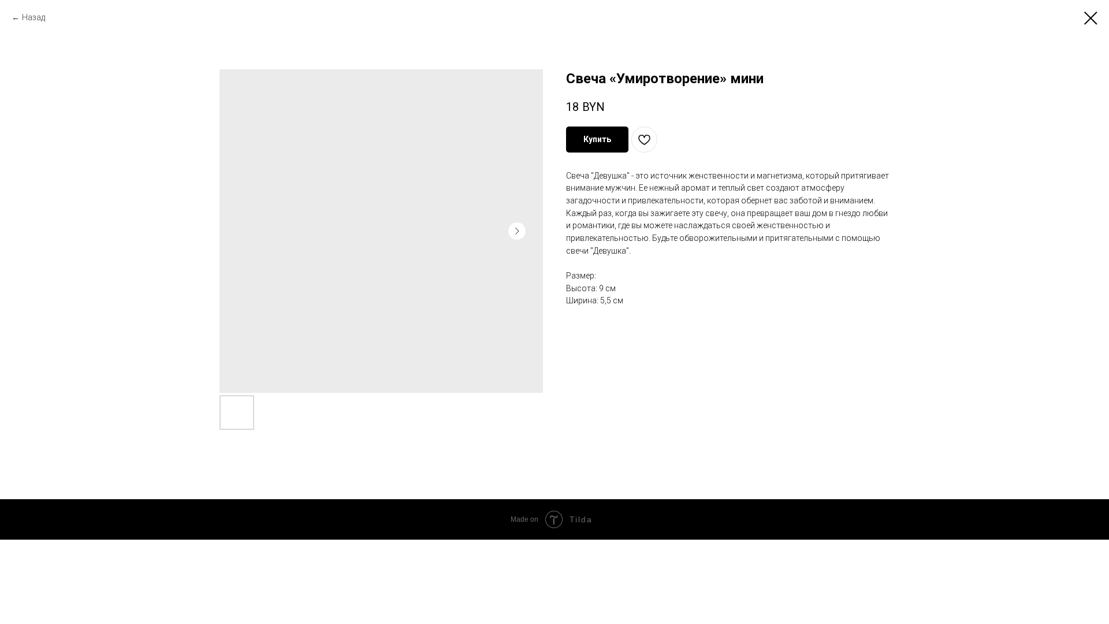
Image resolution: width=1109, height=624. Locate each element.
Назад (34, 17)
